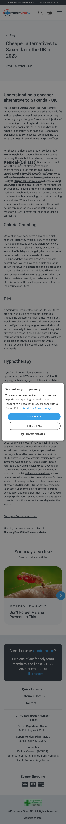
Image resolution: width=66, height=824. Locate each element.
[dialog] (33, 412)
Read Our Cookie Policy (37, 408)
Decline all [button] (34, 426)
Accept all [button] (34, 416)
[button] (33, 434)
